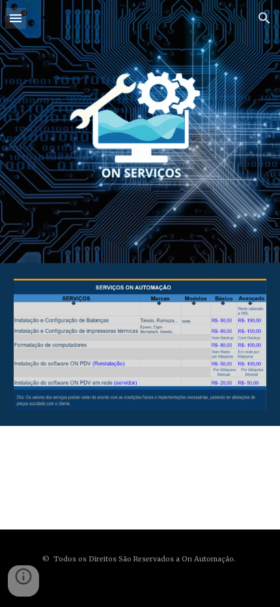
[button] (15, 18)
